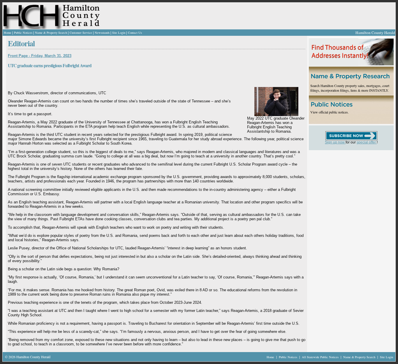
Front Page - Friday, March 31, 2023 (39, 56)
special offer (367, 142)
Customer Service (81, 33)
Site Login (118, 33)
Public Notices (23, 33)
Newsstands (102, 33)
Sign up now (335, 142)
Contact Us (135, 33)
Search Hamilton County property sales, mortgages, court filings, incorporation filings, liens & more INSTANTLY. (349, 88)
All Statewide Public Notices (320, 357)
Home (7, 33)
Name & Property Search (51, 33)
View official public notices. (329, 112)
